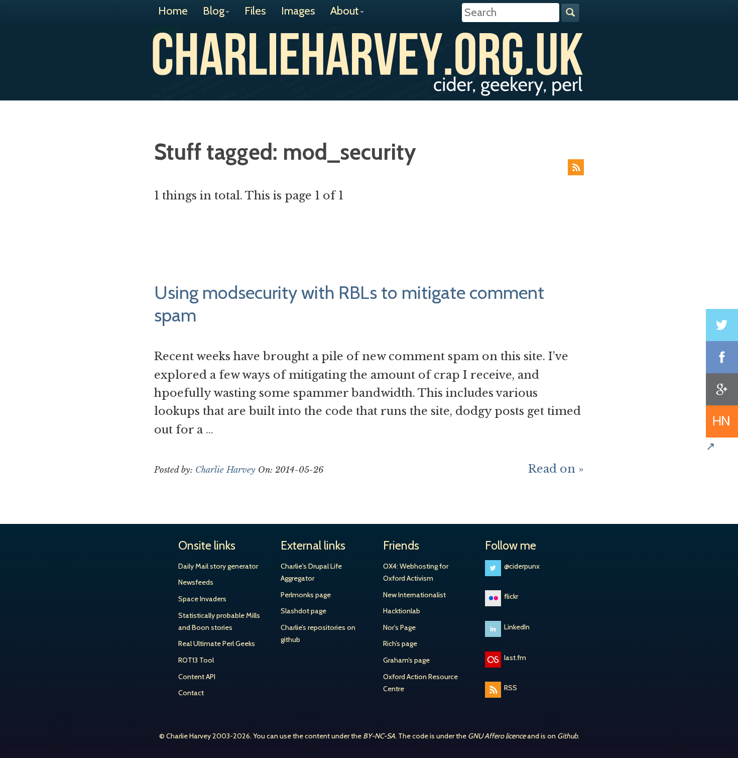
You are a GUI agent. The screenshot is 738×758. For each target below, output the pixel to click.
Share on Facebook (722, 357)
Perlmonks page (306, 594)
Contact (191, 692)
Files (255, 11)
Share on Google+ (722, 389)
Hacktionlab (401, 610)
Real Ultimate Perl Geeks (216, 643)
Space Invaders (202, 598)
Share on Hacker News (722, 421)
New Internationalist (414, 594)
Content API (196, 676)
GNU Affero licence (497, 735)
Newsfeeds (195, 582)
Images (298, 11)
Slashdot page (303, 610)
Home (173, 11)
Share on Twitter (722, 325)
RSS (576, 167)
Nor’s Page (399, 627)
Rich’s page (400, 643)
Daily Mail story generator (218, 566)
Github (567, 735)
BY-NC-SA (379, 735)
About (344, 11)
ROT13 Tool (196, 660)
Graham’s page (406, 660)
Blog (213, 11)
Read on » (556, 469)
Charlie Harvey (369, 53)
